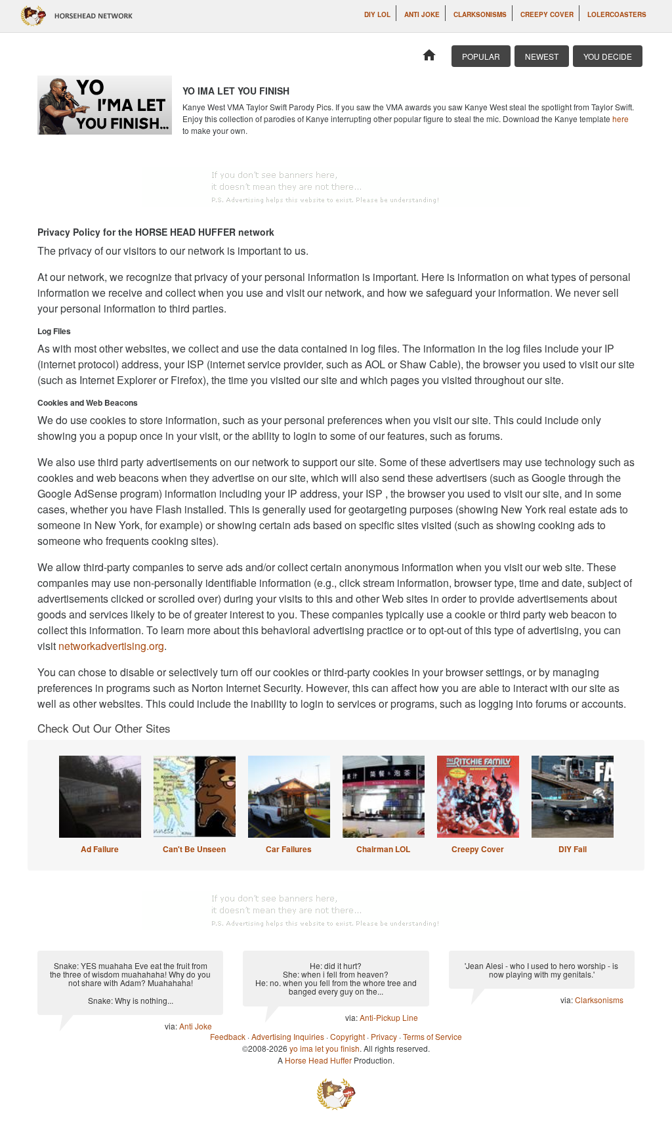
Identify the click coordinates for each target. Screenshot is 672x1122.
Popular (481, 56)
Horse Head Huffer (318, 1060)
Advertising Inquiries (287, 1036)
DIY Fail (572, 849)
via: (172, 1025)
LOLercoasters (616, 14)
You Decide (607, 56)
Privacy (384, 1036)
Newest (541, 56)
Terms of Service (432, 1036)
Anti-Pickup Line (389, 1017)
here (620, 118)
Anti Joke (422, 14)
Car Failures (289, 849)
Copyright (347, 1036)
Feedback (227, 1036)
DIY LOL (377, 14)
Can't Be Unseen (194, 849)
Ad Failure (100, 849)
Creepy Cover (547, 14)
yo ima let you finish (324, 1048)
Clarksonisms (480, 14)
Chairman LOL (383, 849)
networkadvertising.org (111, 645)
